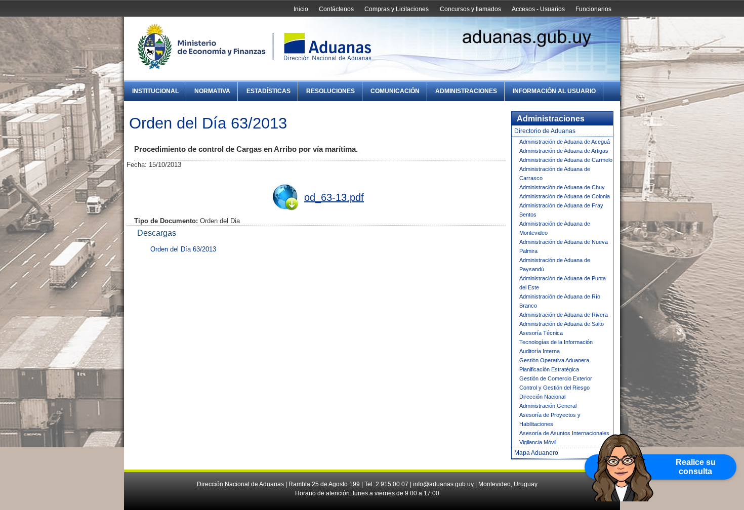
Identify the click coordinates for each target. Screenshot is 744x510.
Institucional (155, 91)
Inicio (301, 9)
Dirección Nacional (542, 397)
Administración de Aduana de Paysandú (554, 264)
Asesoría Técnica (541, 333)
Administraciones (466, 91)
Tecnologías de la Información (556, 342)
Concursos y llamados (470, 9)
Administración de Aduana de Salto (561, 324)
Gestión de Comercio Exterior (555, 378)
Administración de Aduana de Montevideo (554, 228)
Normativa (212, 91)
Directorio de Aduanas (544, 131)
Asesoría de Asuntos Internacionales (564, 433)
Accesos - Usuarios (538, 9)
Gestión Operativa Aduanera (554, 360)
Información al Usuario (554, 91)
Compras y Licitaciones (396, 9)
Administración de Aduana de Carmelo (565, 160)
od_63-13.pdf (334, 197)
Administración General (547, 406)
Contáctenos (336, 9)
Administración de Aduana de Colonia (564, 196)
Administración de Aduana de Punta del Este (562, 282)
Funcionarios (593, 9)
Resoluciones (330, 91)
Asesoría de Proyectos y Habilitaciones (550, 419)
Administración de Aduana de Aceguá (564, 142)
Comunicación (395, 91)
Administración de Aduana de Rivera (563, 315)
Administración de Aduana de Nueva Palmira (563, 246)
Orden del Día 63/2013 (183, 249)
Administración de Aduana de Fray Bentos (561, 210)
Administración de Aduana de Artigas (563, 151)
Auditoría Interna (539, 351)
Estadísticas (268, 91)
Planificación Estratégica (549, 369)
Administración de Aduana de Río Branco (559, 301)
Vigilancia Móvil (537, 442)
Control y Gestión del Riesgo (554, 388)
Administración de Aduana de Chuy (562, 187)
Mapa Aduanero (536, 452)
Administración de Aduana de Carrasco (554, 173)
